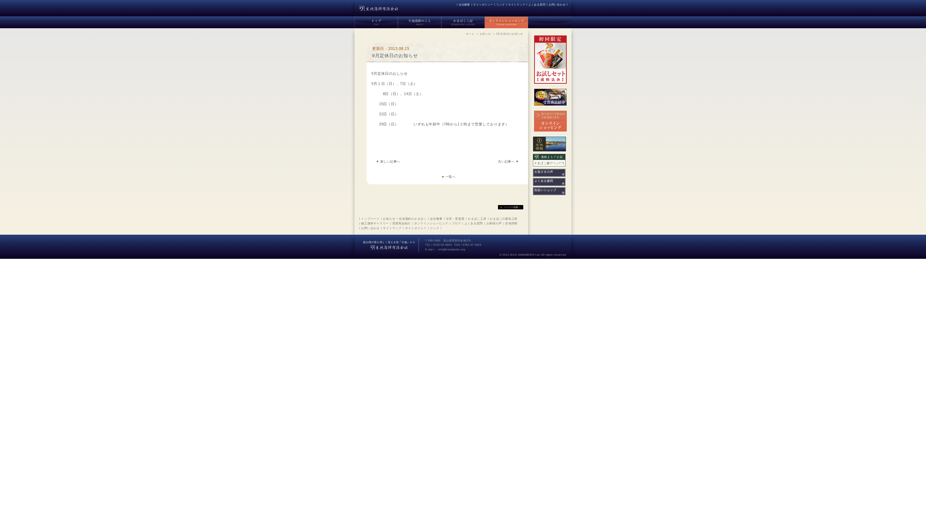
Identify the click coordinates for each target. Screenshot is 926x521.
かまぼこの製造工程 (503, 218)
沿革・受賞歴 (455, 218)
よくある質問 (536, 4)
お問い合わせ (557, 4)
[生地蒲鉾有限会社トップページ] (376, 21)
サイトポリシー (483, 4)
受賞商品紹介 (401, 223)
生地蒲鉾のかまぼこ (413, 218)
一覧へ (451, 176)
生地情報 (511, 223)
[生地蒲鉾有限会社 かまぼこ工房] (463, 21)
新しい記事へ (390, 161)
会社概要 (464, 4)
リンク (500, 4)
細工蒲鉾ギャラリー (375, 223)
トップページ (370, 218)
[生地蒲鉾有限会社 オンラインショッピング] (506, 21)
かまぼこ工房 (477, 218)
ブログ (456, 223)
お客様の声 (494, 223)
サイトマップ (516, 4)
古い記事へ (506, 161)
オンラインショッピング (431, 223)
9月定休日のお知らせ (395, 55)
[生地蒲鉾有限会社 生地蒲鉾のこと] (419, 21)
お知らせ (389, 218)
